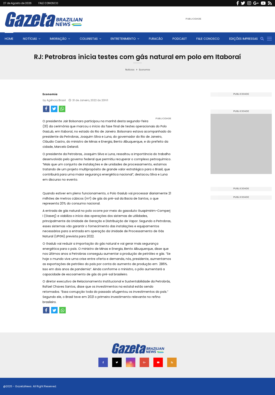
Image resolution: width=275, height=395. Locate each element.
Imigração (58, 39)
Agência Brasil (56, 100)
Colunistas (89, 39)
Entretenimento (123, 39)
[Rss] (270, 3)
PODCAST (180, 39)
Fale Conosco (208, 39)
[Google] (256, 3)
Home (9, 39)
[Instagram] (249, 3)
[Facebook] (238, 3)
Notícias (30, 39)
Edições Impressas (243, 39)
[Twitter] (243, 3)
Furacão (156, 39)
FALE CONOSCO (48, 3)
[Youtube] (263, 3)
